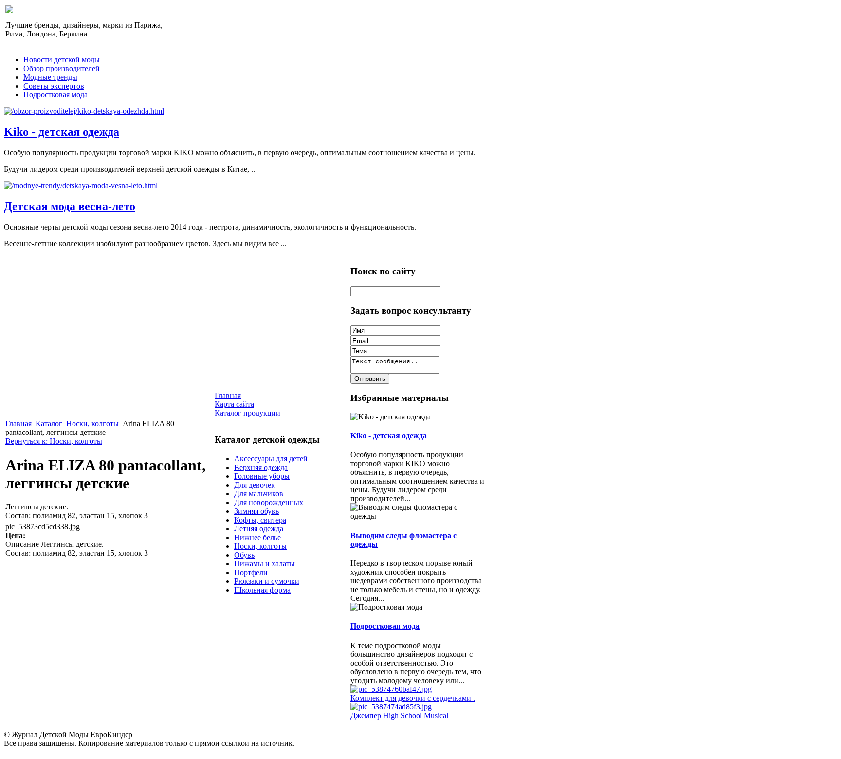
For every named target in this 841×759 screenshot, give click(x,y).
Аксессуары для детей (271, 458)
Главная (18, 423)
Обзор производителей (61, 68)
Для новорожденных (268, 502)
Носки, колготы (92, 423)
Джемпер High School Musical (399, 715)
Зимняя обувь (256, 511)
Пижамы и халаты (264, 564)
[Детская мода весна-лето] (81, 185)
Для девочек (254, 485)
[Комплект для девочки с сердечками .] (391, 689)
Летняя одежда (258, 528)
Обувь (244, 555)
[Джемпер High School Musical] (391, 707)
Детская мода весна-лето (69, 206)
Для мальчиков (258, 493)
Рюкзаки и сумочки (266, 581)
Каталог (49, 423)
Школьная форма (262, 590)
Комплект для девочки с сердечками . (412, 698)
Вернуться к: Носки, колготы (53, 441)
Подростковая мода (55, 94)
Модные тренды (50, 77)
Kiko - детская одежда (61, 132)
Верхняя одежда (261, 467)
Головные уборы (262, 476)
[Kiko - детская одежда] (84, 111)
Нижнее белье (257, 537)
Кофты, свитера (260, 520)
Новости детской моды (61, 59)
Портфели (251, 572)
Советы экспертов (53, 86)
